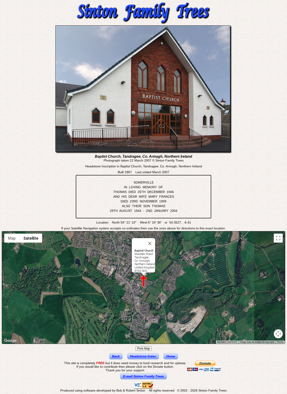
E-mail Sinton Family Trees (143, 376)
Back (116, 356)
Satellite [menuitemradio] (30, 238)
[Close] (149, 243)
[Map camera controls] (278, 333)
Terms (280, 342)
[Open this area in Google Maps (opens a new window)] (10, 341)
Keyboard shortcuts (227, 342)
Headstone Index (143, 356)
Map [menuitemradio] (12, 238)
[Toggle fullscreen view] (278, 238)
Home (170, 356)
